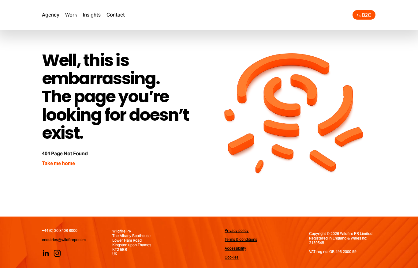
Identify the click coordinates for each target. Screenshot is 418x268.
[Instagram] (57, 253)
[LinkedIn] (45, 253)
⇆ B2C (364, 15)
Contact (115, 15)
